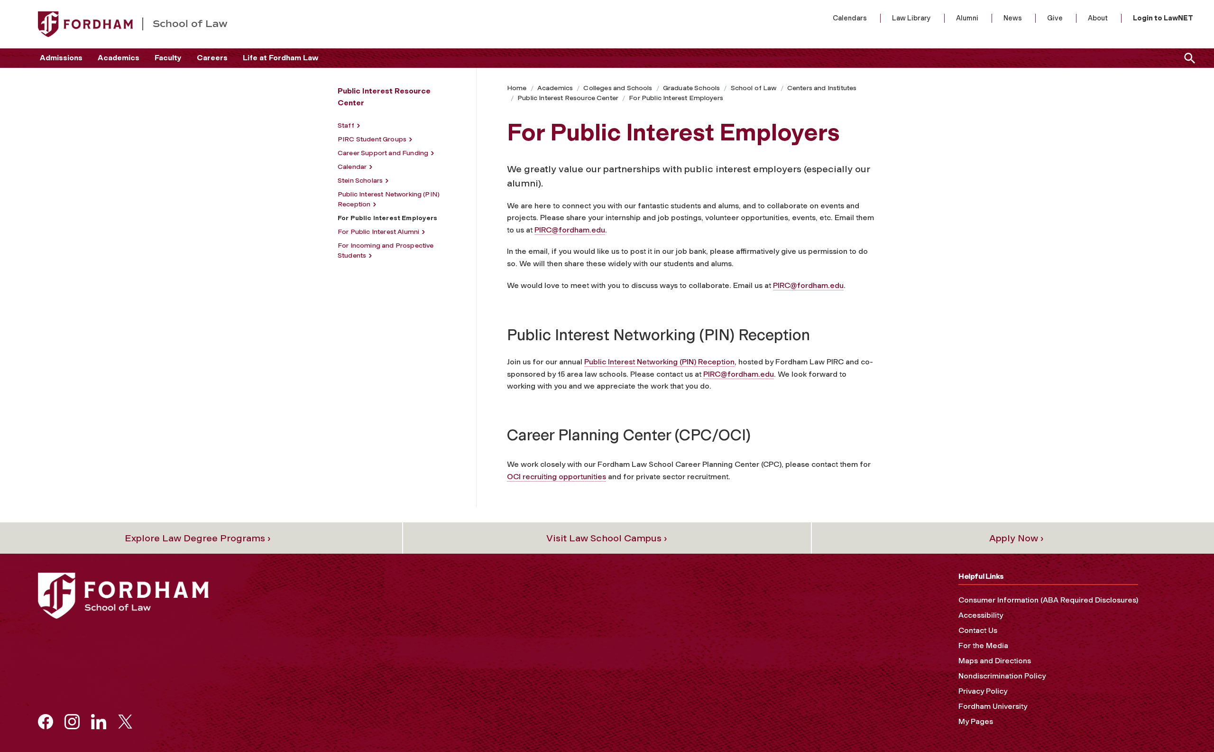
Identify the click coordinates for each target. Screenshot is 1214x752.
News (1012, 18)
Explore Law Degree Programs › (198, 538)
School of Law (754, 88)
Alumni (967, 18)
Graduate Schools (691, 88)
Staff (346, 125)
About (1098, 18)
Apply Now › (1016, 538)
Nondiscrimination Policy (1002, 675)
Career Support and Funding (383, 153)
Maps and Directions (994, 660)
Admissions (61, 57)
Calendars (850, 18)
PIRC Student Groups (372, 139)
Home (517, 88)
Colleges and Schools (617, 88)
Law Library (911, 18)
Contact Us (977, 630)
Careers (212, 57)
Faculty (168, 57)
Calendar (352, 167)
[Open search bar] (1188, 58)
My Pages (975, 721)
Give (1055, 18)
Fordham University (992, 706)
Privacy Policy (982, 691)
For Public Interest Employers (676, 98)
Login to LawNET (1163, 18)
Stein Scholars (360, 180)
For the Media (983, 645)
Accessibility (980, 615)
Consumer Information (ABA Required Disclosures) (1048, 599)
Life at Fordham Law (280, 57)
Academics (118, 57)
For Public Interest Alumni (378, 232)
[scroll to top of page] (1185, 723)
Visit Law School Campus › (606, 538)
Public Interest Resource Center (567, 98)
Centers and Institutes (822, 88)
